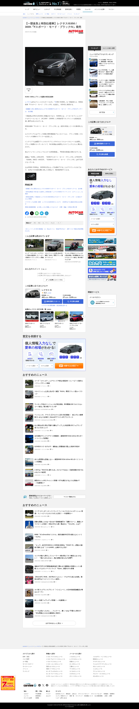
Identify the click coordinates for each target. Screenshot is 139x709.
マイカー (111, 9)
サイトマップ (79, 696)
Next (83, 245)
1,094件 (49, 293)
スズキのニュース (75, 673)
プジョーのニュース (99, 671)
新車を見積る (109, 173)
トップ (27, 9)
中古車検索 (57, 9)
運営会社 (68, 693)
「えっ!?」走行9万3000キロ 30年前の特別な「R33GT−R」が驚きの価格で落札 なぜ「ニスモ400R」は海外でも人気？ (58, 546)
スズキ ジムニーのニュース (54, 676)
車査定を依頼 (95, 173)
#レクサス (46, 223)
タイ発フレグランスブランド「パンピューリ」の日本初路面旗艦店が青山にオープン (59, 591)
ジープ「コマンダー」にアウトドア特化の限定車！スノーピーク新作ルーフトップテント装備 (34, 255)
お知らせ (74, 693)
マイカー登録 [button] (108, 134)
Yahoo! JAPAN (112, 2)
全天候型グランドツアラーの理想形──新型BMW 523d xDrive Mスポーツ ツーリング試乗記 (59, 437)
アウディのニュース (99, 661)
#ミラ (59, 223)
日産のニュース (74, 661)
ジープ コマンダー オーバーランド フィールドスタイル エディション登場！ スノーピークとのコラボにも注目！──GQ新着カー (59, 512)
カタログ (47, 9)
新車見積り (68, 9)
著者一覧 (72, 696)
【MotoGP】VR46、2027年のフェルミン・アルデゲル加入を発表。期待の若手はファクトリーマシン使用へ (58, 578)
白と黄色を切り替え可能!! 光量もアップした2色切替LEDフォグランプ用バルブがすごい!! (58, 427)
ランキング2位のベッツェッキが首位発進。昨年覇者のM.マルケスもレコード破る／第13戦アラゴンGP (74, 256)
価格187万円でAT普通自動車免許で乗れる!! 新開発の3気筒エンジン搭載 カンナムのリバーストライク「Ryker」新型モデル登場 (58, 567)
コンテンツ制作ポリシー (62, 696)
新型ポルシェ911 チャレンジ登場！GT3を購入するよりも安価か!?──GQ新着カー (57, 482)
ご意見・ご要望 (108, 696)
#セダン (53, 223)
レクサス (28, 102)
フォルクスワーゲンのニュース (102, 664)
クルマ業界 (26, 659)
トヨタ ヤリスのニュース (53, 661)
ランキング (94, 48)
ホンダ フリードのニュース (54, 673)
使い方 (45, 269)
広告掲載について (88, 696)
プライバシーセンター (96, 693)
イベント (25, 669)
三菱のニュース (74, 666)
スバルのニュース (75, 671)
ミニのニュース (97, 669)
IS (55, 102)
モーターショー (27, 666)
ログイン (100, 2)
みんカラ (48, 696)
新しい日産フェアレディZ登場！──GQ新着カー (51, 600)
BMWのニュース (98, 659)
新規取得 (105, 2)
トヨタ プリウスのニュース (54, 656)
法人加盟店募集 (99, 696)
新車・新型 (26, 656)
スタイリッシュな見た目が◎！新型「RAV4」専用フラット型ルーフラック (54, 255)
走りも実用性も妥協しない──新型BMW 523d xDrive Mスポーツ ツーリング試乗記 (59, 461)
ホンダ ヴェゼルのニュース (54, 671)
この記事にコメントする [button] (55, 280)
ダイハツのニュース (75, 676)
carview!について (60, 693)
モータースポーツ (28, 664)
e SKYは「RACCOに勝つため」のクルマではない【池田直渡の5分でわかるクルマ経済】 (59, 471)
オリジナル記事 (99, 9)
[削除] (15, 676)
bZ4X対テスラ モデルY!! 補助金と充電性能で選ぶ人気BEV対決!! (57, 446)
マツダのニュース (75, 669)
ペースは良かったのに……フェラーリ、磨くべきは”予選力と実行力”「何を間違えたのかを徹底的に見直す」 (58, 612)
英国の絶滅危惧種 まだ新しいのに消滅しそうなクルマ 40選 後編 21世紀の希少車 (51, 207)
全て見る (29, 89)
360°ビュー (36, 9)
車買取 (78, 9)
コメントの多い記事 (109, 48)
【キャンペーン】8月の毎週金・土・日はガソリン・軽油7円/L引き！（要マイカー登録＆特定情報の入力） (54, 230)
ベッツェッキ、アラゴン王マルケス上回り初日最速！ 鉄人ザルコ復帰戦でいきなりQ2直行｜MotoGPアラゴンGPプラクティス (59, 416)
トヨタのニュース (75, 656)
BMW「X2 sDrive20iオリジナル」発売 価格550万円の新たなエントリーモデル (58, 536)
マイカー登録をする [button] (70, 497)
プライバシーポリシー (83, 693)
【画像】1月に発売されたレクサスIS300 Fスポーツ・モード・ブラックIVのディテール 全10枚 (53, 188)
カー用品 (25, 661)
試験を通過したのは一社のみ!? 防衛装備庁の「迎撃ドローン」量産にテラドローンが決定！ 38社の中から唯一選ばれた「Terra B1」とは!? (59, 523)
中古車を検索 (74, 301)
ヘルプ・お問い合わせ (61, 698)
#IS (35, 223)
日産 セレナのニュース (53, 666)
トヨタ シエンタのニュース (54, 664)
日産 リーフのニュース (53, 669)
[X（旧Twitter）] (43, 685)
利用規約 (106, 693)
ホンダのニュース (75, 664)
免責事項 (112, 693)
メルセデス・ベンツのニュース (102, 656)
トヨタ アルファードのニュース (55, 659)
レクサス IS (47, 290)
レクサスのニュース (75, 659)
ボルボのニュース (98, 676)
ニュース (87, 9)
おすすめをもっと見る (53, 623)
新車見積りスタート (53, 301)
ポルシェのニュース (99, 666)
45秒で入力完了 (70, 366)
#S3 (39, 223)
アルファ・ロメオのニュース (101, 673)
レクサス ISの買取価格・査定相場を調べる (54, 305)
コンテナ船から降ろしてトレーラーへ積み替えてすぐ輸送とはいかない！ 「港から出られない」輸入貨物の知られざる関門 (58, 557)
